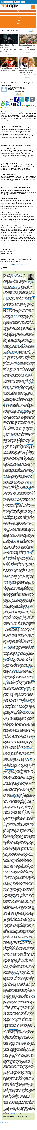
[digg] (13, 106)
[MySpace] (19, 106)
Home (2, 1122)
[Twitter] (21, 101)
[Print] (6, 108)
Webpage (18, 17)
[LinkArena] (36, 106)
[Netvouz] (4, 108)
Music (18, 23)
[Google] (27, 106)
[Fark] (31, 106)
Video (18, 14)
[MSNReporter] (25, 106)
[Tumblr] (32, 101)
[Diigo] (8, 106)
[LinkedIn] (27, 101)
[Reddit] (11, 101)
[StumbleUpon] (29, 106)
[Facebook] (16, 101)
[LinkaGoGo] (1, 108)
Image (18, 20)
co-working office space (20, 264)
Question (18, 27)
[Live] (23, 106)
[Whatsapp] (3, 106)
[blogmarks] (33, 106)
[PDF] (8, 108)
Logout (7, 1122)
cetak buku (8, 954)
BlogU (18, 11)
